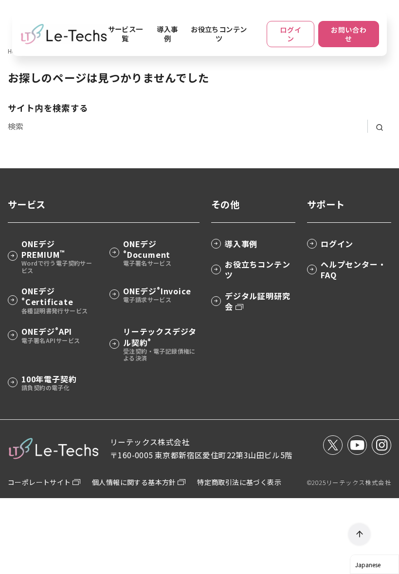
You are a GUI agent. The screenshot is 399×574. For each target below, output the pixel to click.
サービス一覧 (125, 33)
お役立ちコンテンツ (219, 33)
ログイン (290, 34)
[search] (379, 126)
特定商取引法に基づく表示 (239, 482)
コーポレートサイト (40, 482)
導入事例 (167, 33)
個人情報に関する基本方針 (135, 482)
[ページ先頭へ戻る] (359, 534)
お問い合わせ (349, 34)
